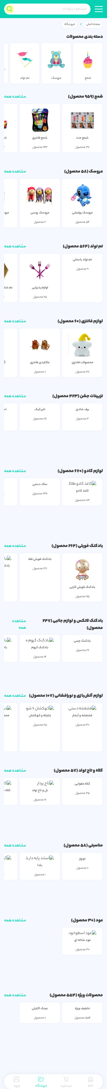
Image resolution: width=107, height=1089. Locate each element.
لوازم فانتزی (92, 321)
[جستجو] (9, 9)
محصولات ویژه (90, 995)
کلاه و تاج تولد (90, 771)
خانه (90, 1086)
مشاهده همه (15, 97)
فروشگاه (41, 1086)
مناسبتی (95, 846)
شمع (98, 97)
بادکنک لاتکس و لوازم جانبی (77, 621)
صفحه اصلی (93, 24)
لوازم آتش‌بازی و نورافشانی (78, 696)
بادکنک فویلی (90, 546)
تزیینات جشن (91, 396)
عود (99, 920)
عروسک (95, 172)
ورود (16, 1086)
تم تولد (96, 246)
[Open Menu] (99, 9)
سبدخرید (66, 1086)
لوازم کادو (93, 471)
